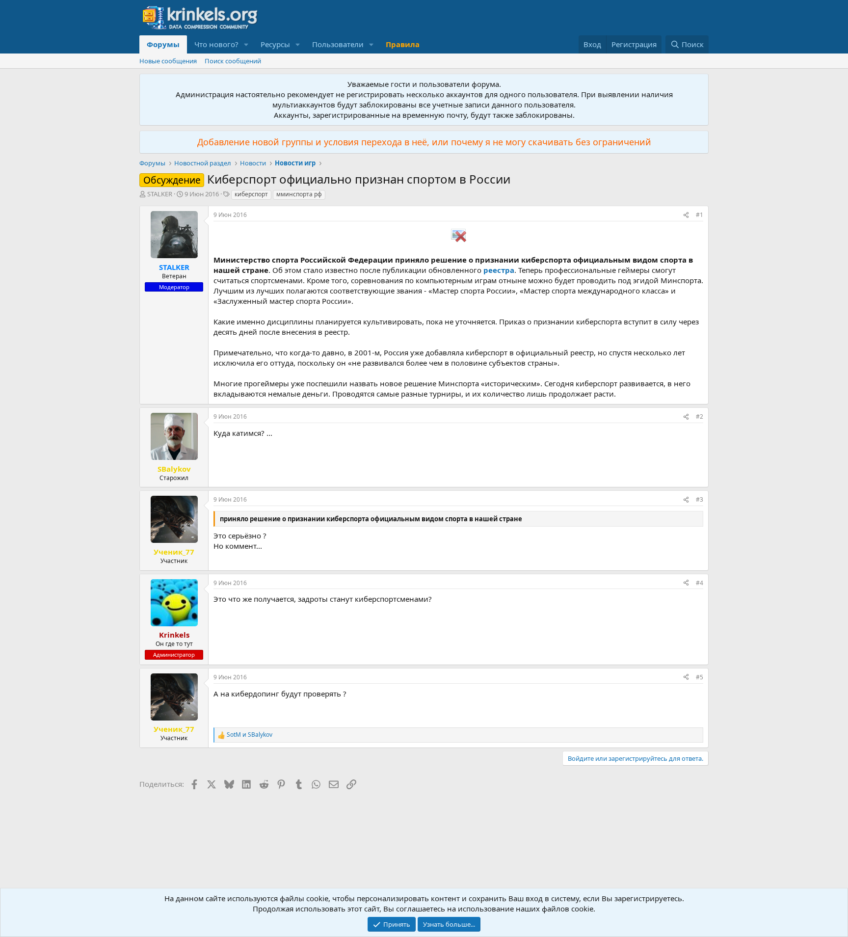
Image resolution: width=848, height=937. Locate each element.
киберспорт (251, 194)
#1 (699, 215)
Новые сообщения (168, 60)
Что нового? (216, 44)
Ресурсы (275, 44)
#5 (699, 677)
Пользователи (338, 44)
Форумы (163, 44)
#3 (699, 499)
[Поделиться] (686, 215)
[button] (246, 44)
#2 (699, 416)
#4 (699, 583)
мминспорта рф (299, 194)
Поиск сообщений (233, 60)
